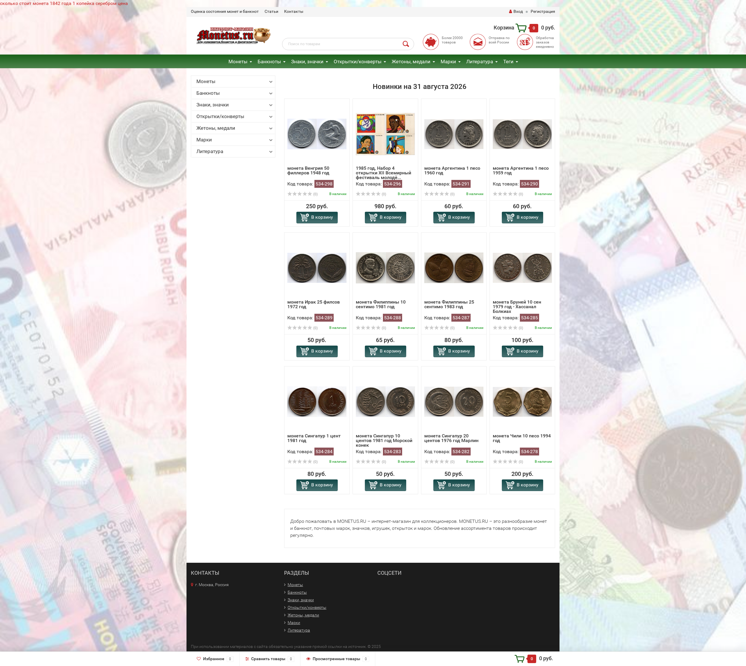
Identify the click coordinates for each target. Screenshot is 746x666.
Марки (448, 61)
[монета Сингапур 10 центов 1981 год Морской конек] (385, 401)
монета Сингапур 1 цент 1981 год (314, 438)
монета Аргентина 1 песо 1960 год (452, 170)
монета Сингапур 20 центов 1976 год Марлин (451, 438)
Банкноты (269, 61)
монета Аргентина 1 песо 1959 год (521, 170)
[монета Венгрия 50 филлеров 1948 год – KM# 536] (316, 133)
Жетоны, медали (411, 61)
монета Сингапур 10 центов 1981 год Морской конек (384, 440)
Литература (479, 61)
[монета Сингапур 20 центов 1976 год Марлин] (453, 401)
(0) (315, 194)
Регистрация (543, 11)
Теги (508, 61)
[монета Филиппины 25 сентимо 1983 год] (453, 267)
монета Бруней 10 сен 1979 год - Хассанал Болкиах (517, 306)
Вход (518, 11)
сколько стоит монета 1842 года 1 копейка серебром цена (64, 3)
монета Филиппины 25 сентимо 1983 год (449, 304)
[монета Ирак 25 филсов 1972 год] (316, 267)
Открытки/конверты (357, 61)
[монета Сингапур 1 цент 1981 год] (316, 401)
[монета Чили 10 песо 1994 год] (522, 401)
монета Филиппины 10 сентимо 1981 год (381, 304)
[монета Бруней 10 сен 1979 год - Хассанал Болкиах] (522, 267)
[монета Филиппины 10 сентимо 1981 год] (385, 267)
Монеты (237, 61)
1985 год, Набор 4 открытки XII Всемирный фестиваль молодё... (383, 172)
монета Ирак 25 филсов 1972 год (313, 304)
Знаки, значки (307, 61)
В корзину (322, 217)
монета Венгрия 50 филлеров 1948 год (308, 170)
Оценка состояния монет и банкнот (225, 11)
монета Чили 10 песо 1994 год (522, 438)
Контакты (293, 11)
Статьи (271, 11)
